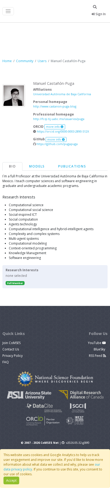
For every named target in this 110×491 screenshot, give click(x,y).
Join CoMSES (11, 343)
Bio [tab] (12, 166)
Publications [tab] (72, 166)
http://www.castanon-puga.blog (54, 106)
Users (42, 61)
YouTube (95, 343)
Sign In (100, 14)
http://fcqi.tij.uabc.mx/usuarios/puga (58, 119)
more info (53, 127)
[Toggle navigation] (8, 11)
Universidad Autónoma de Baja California (62, 94)
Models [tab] (37, 166)
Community (24, 61)
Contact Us (10, 349)
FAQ (5, 362)
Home (7, 61)
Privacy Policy (12, 355)
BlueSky (100, 349)
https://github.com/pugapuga (57, 144)
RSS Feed (96, 355)
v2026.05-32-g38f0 (77, 443)
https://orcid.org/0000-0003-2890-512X (62, 131)
